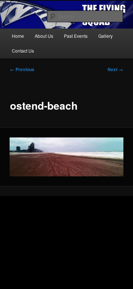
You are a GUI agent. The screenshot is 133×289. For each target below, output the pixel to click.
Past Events (76, 36)
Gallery (105, 36)
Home (18, 36)
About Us (44, 36)
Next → (115, 69)
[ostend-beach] (66, 157)
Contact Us (23, 50)
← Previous (22, 69)
